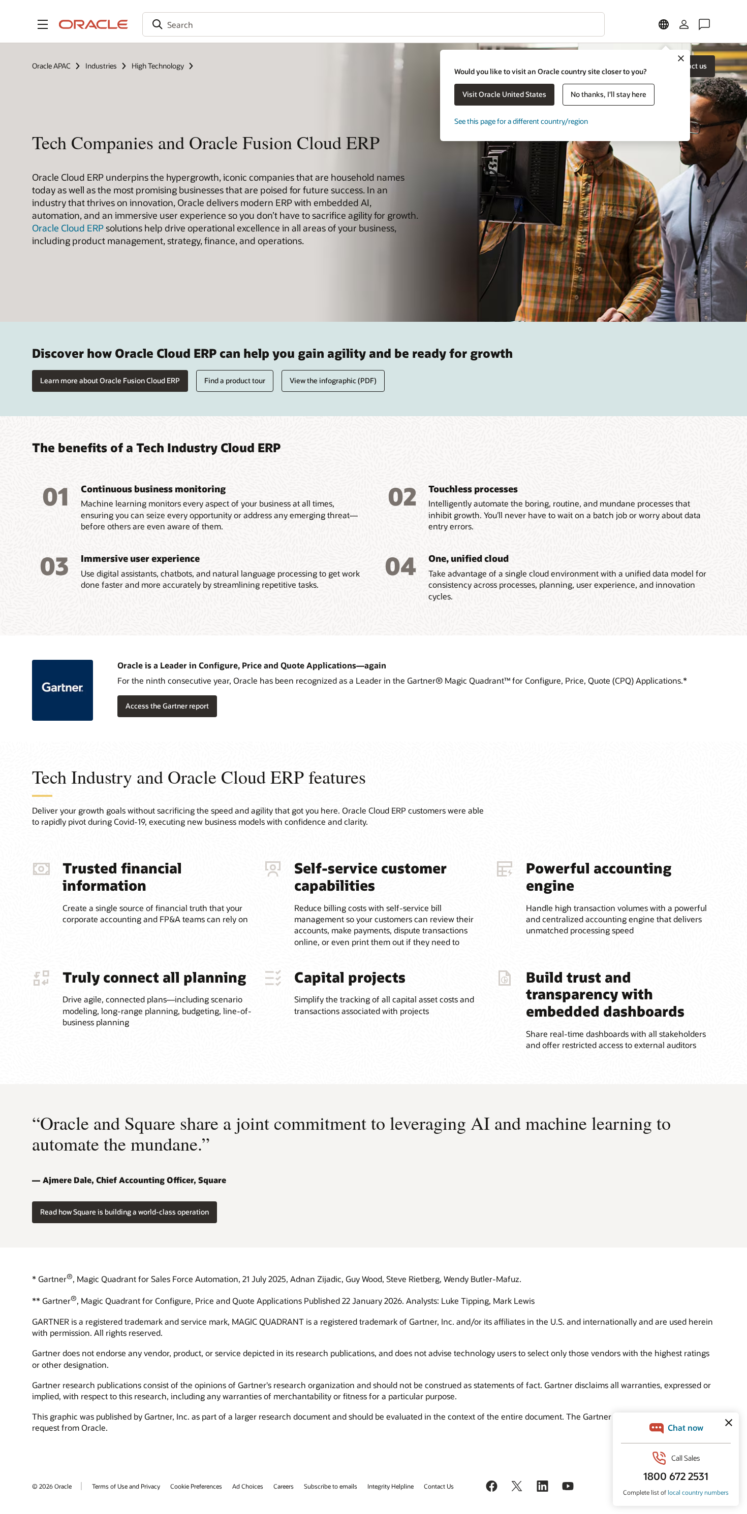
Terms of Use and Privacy (126, 1486)
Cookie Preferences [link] (196, 1486)
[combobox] (373, 24)
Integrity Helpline (390, 1486)
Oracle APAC (51, 66)
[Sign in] (684, 24)
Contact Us (439, 1486)
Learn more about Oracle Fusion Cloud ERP (110, 380)
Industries (101, 66)
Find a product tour (234, 380)
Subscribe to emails (330, 1486)
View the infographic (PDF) (333, 380)
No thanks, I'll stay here (608, 94)
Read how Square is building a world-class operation (124, 1212)
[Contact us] (704, 24)
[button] (43, 24)
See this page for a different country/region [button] (521, 121)
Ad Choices (247, 1486)
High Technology (158, 66)
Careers (283, 1486)
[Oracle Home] (93, 24)
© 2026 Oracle (52, 1486)
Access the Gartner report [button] (167, 706)
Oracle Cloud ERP (68, 228)
